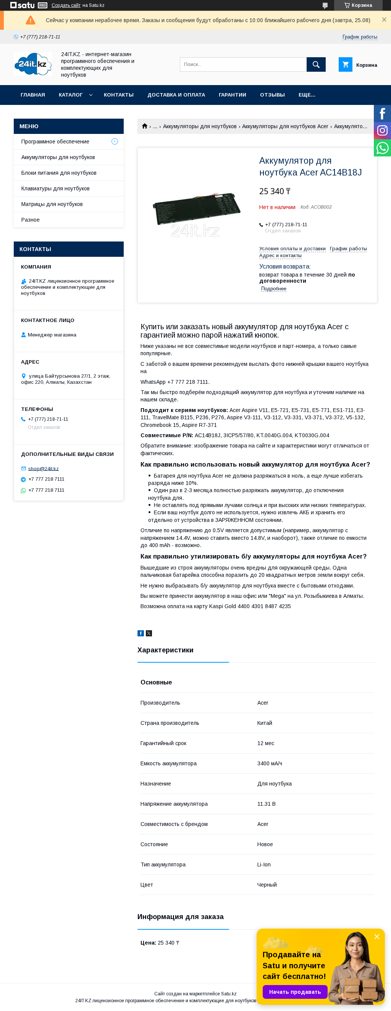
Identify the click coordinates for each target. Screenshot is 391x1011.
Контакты (119, 95)
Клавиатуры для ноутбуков (55, 188)
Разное (30, 220)
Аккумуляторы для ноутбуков (200, 126)
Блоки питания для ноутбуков (59, 173)
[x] (149, 634)
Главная (33, 95)
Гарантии (232, 95)
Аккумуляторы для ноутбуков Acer (285, 126)
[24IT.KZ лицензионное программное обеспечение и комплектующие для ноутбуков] (33, 74)
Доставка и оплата (176, 95)
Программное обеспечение (55, 141)
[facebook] (140, 634)
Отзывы (272, 95)
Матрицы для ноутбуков (52, 204)
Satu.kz (229, 994)
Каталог (70, 95)
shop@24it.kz (43, 468)
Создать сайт (66, 5)
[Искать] (316, 64)
